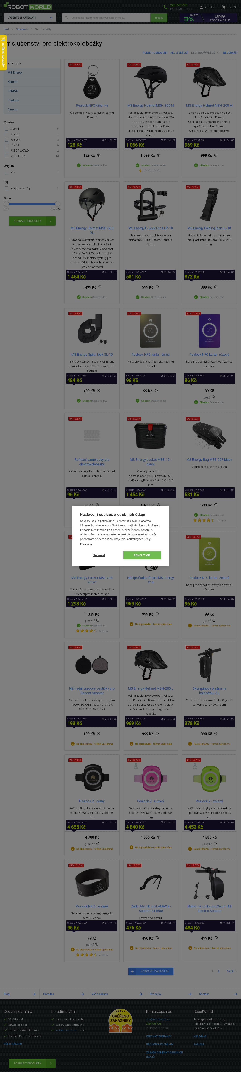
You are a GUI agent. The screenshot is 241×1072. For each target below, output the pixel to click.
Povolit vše (142, 555)
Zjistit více (86, 544)
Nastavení (99, 555)
